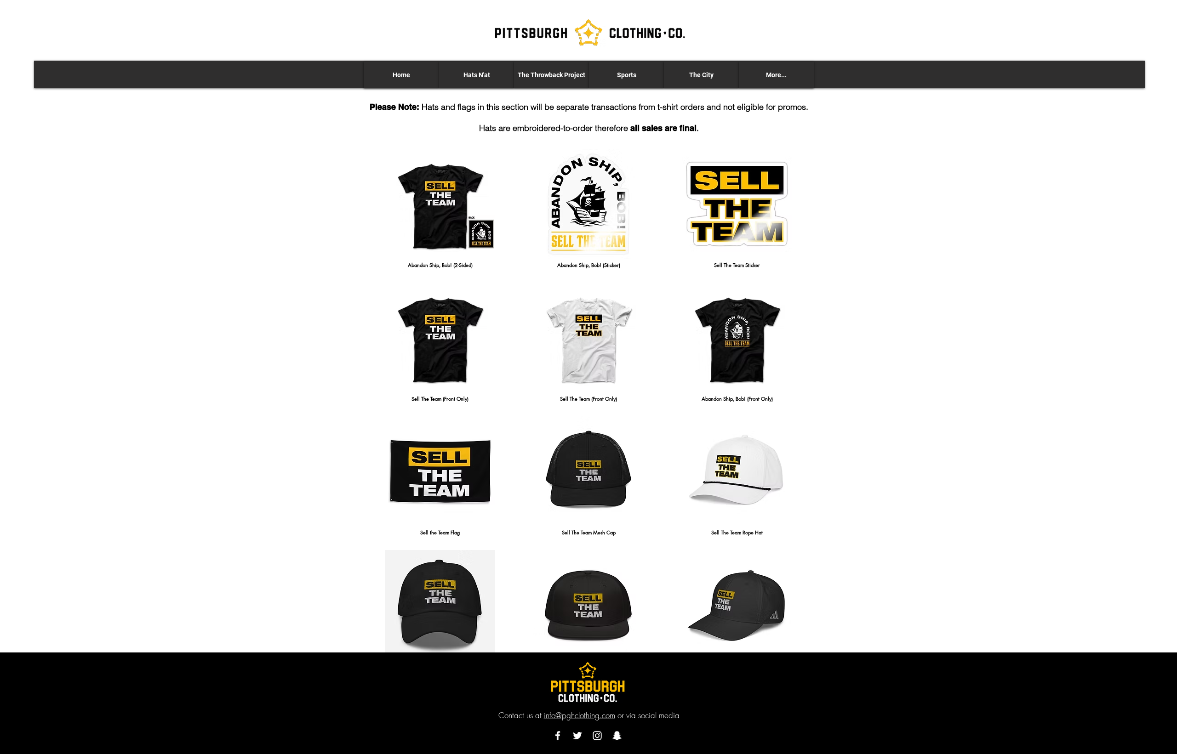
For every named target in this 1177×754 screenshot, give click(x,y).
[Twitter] (577, 736)
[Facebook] (558, 736)
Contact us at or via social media (589, 715)
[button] (476, 75)
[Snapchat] (617, 736)
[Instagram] (597, 736)
